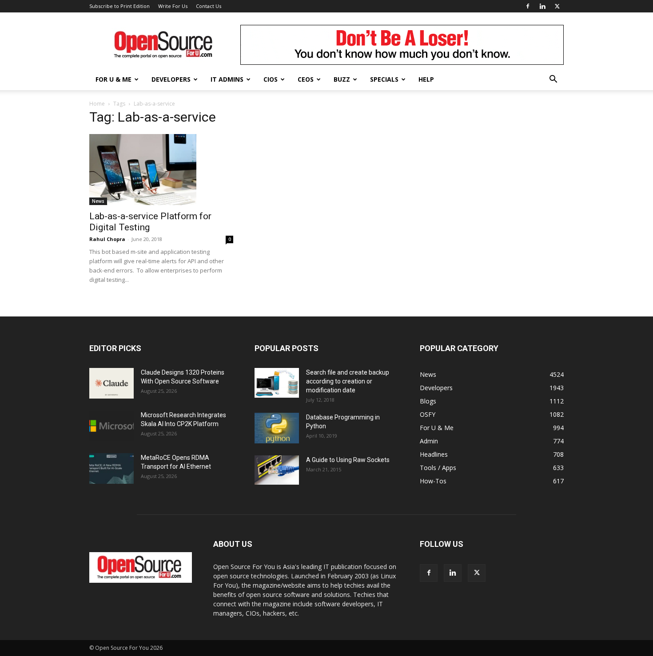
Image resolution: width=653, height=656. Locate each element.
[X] (557, 6)
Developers (171, 79)
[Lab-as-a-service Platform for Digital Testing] (161, 169)
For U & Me (113, 79)
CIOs (270, 79)
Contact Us (208, 6)
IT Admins (227, 79)
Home (97, 103)
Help (426, 79)
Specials (384, 79)
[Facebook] (527, 6)
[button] (553, 80)
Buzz (342, 79)
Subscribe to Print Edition (119, 6)
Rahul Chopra (107, 239)
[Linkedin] (542, 6)
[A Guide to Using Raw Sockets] (277, 470)
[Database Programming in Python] (277, 428)
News (98, 201)
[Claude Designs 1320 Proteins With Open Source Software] (111, 383)
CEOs (306, 79)
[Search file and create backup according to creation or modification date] (277, 383)
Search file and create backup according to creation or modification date (347, 381)
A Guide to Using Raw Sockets (348, 459)
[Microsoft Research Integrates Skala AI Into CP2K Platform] (111, 426)
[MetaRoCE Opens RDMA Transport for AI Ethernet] (111, 468)
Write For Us (172, 6)
